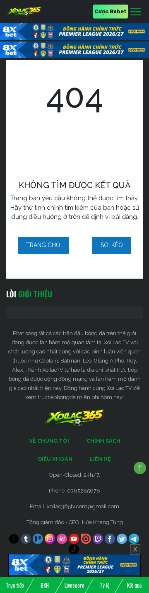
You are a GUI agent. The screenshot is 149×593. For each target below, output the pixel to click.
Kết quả (134, 585)
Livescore (74, 585)
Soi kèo (112, 245)
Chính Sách (103, 441)
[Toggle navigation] (135, 12)
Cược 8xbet (110, 11)
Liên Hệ (100, 459)
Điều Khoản (55, 459)
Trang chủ (43, 245)
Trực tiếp (15, 585)
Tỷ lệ (104, 585)
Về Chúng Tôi (49, 441)
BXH (45, 585)
